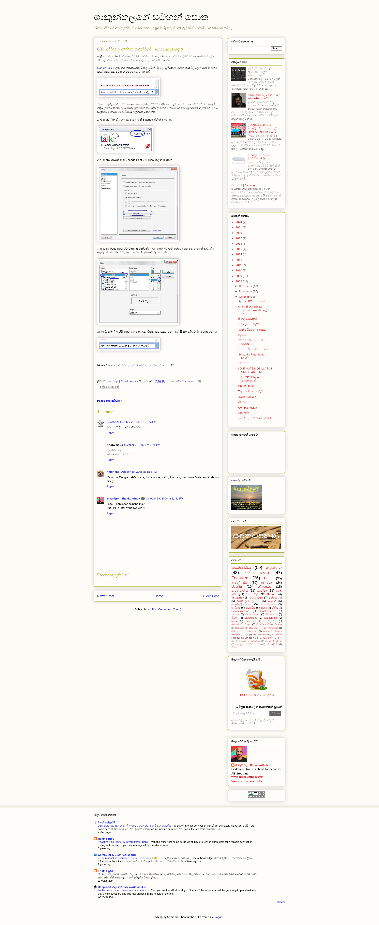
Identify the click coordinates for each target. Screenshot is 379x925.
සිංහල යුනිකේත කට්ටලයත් (137, 365)
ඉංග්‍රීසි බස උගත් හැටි (260, 68)
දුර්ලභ (279, 641)
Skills (264, 607)
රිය (277, 644)
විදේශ (247, 624)
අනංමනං (267, 583)
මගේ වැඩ (252, 594)
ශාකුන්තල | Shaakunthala (123, 498)
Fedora (271, 594)
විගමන (234, 647)
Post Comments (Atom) (166, 609)
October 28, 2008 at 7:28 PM (142, 444)
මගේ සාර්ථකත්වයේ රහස (253, 349)
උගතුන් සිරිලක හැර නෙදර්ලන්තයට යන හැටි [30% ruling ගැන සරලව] (262, 128)
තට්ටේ (268, 641)
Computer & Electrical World (117, 854)
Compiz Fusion (247, 407)
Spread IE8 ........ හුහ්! (251, 301)
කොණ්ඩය (255, 641)
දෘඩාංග (272, 600)
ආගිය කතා (256, 572)
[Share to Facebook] (113, 387)
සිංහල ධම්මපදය (247, 318)
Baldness (239, 628)
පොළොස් (239, 644)
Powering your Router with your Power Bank (123, 841)
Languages (251, 617)
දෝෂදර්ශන (275, 597)
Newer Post (105, 596)
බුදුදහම (235, 624)
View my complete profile (247, 781)
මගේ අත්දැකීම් (106, 822)
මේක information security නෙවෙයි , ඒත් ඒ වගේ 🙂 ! (128, 858)
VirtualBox (237, 597)
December (246, 286)
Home (158, 596)
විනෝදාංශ (243, 600)
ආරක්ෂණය (239, 590)
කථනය (235, 614)
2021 (239, 227)
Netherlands (252, 631)
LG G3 (102, 874)
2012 (239, 259)
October (244, 296)
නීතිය (275, 607)
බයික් (250, 644)
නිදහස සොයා (252, 614)
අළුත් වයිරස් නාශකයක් (252, 329)
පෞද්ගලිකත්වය (240, 604)
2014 (239, 254)
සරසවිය (250, 607)
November (246, 291)
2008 (239, 281)
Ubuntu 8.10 (246, 385)
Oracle (266, 631)
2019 (239, 238)
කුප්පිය (242, 335)
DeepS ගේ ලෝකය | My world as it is (122, 887)
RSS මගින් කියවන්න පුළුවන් (257, 695)
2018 (239, 243)
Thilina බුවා (105, 870)
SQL (246, 634)
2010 (239, 270)
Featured (239, 577)
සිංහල (234, 617)
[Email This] (102, 387)
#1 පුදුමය (243, 402)
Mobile (235, 621)
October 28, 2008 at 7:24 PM (138, 422)
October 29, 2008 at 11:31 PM (164, 498)
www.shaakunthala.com (247, 776)
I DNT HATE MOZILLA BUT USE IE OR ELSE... (255, 370)
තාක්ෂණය (241, 567)
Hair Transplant (270, 628)
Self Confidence (260, 634)
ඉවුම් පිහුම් (268, 638)
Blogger (218, 916)
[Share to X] (109, 387)
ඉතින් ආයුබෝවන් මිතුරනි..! (254, 418)
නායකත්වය (250, 621)
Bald (280, 624)
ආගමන (244, 638)
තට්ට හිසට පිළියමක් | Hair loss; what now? (264, 96)
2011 (239, 265)
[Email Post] (198, 381)
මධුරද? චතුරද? (247, 396)
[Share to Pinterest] (117, 387)
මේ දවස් (243, 363)
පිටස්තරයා (113, 422)
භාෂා (259, 644)
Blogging (253, 628)
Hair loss (236, 631)
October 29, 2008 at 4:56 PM (139, 471)
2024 (239, 222)
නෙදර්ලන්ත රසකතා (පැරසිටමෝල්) (260, 156)
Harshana (113, 471)
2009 (239, 276)
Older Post (211, 596)
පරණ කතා (256, 597)
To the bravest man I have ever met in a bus (123, 890)
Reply (110, 432)
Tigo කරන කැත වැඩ (250, 391)
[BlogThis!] (105, 387)
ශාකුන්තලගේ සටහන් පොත (151, 16)
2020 (239, 232)
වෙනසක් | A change (243, 185)
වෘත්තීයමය (268, 604)
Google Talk (104, 67)
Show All (281, 902)
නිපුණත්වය (271, 614)
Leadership (270, 617)
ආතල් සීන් (239, 583)
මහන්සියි (243, 412)
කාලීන (262, 590)
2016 (239, 249)
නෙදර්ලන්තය (270, 621)
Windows (264, 586)
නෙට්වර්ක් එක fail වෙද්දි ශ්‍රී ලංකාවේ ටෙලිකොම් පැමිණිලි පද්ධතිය (135, 825)
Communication (240, 611)
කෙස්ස (242, 641)
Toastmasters (267, 611)
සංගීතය (235, 607)
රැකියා (269, 644)
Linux (268, 578)
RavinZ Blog (106, 838)
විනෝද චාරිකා (264, 624)
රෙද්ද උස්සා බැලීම (249, 324)
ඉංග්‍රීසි (255, 638)
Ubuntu (236, 586)
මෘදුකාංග (187, 381)
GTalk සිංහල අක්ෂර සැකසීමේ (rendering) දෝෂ (252, 310)
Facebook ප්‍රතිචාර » (109, 400)
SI (259, 600)
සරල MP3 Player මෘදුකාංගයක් (248, 379)
